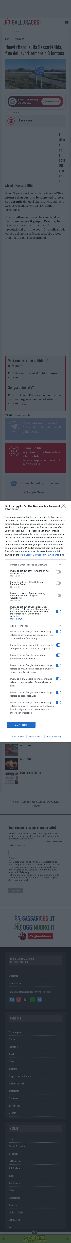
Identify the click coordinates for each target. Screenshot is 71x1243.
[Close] (64, 507)
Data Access (35, 736)
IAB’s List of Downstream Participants (39, 554)
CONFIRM (21, 725)
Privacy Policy (54, 736)
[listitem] (35, 564)
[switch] (58, 572)
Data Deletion (17, 736)
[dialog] (35, 621)
